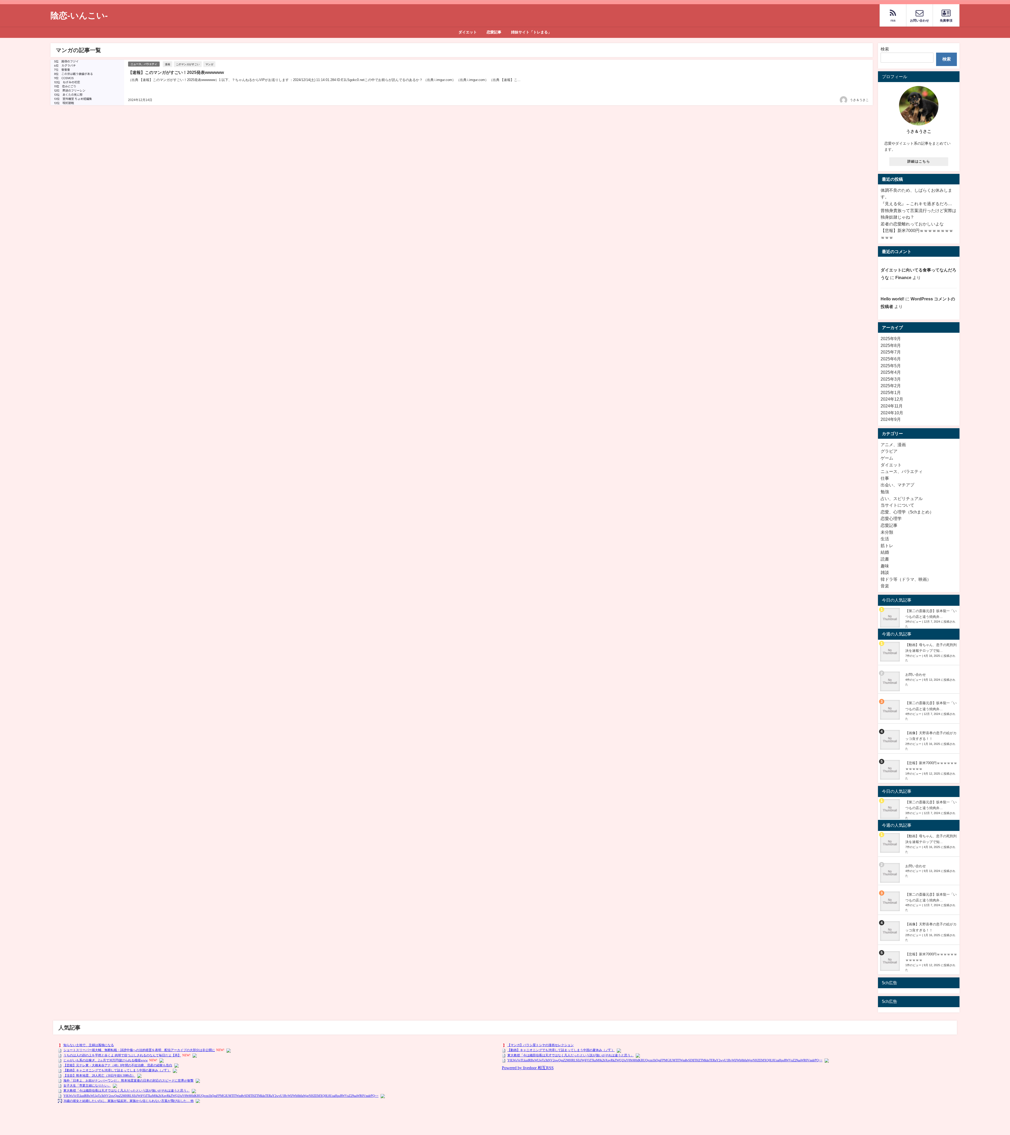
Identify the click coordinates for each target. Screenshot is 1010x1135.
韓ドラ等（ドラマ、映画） (906, 579)
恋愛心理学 (891, 518)
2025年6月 (891, 359)
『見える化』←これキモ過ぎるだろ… (916, 203)
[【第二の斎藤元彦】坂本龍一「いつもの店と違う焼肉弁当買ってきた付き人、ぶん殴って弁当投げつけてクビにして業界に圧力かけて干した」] (890, 618)
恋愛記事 (494, 32)
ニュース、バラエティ (144, 64)
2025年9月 (891, 338)
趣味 (885, 566)
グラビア (889, 451)
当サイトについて (897, 505)
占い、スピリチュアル (902, 498)
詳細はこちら (918, 161)
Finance (903, 277)
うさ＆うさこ (859, 100)
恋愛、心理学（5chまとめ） (907, 512)
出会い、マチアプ (897, 485)
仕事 (885, 478)
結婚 (885, 552)
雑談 (885, 572)
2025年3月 (891, 379)
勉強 (885, 492)
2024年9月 (891, 419)
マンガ (209, 64)
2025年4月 (891, 372)
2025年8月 (891, 345)
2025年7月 (891, 352)
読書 (885, 559)
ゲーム (887, 458)
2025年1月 (891, 392)
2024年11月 (892, 406)
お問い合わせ (915, 674)
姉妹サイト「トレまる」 (531, 32)
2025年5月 (891, 366)
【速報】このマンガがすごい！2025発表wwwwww (176, 72)
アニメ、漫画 (893, 444)
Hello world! (892, 299)
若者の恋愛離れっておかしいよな (912, 224)
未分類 (887, 532)
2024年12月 (892, 399)
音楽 (885, 586)
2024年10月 (892, 413)
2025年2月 (891, 386)
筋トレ (887, 545)
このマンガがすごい (188, 64)
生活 (885, 539)
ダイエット (467, 32)
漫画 (167, 64)
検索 (885, 49)
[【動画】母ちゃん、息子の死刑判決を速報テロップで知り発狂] (890, 652)
